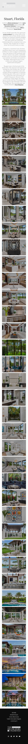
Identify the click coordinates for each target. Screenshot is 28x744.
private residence (7, 34)
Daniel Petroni (17, 29)
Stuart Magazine (19, 84)
